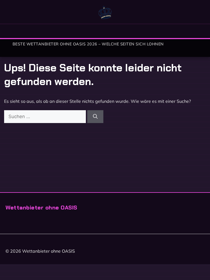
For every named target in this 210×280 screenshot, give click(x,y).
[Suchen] (95, 116)
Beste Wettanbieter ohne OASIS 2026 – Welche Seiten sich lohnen (88, 44)
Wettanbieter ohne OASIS (41, 207)
